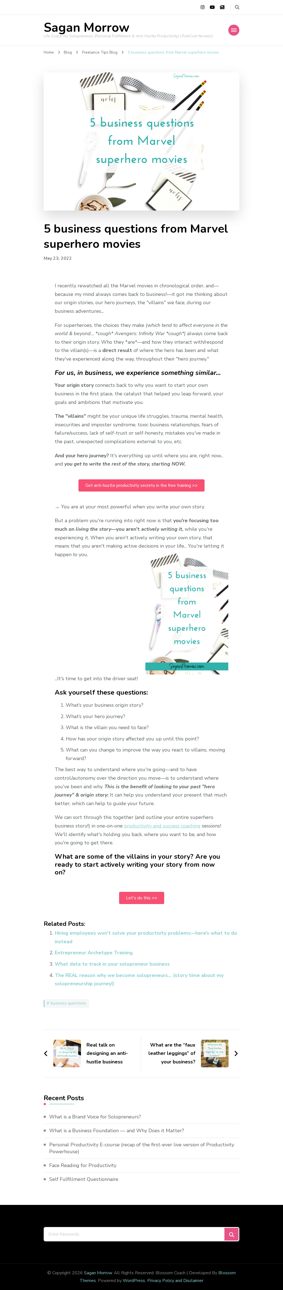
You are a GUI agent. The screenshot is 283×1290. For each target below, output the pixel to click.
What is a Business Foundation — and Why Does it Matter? (116, 1130)
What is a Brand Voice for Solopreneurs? (95, 1116)
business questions (68, 1003)
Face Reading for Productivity (82, 1165)
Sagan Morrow (86, 27)
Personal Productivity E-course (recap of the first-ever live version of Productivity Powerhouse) (141, 1148)
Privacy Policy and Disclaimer (175, 1281)
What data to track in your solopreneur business (112, 964)
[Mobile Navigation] (233, 30)
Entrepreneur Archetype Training (94, 952)
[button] (141, 485)
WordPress (134, 1281)
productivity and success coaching (162, 826)
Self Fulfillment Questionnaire (83, 1179)
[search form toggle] (237, 7)
